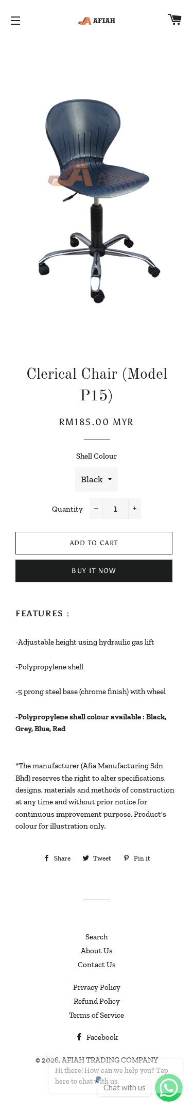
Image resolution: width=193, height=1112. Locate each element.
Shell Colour (96, 456)
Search (96, 936)
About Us (97, 950)
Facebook (101, 1037)
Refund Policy (97, 1001)
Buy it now (94, 571)
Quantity (67, 509)
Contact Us (97, 964)
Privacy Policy (96, 987)
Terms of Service (96, 1015)
